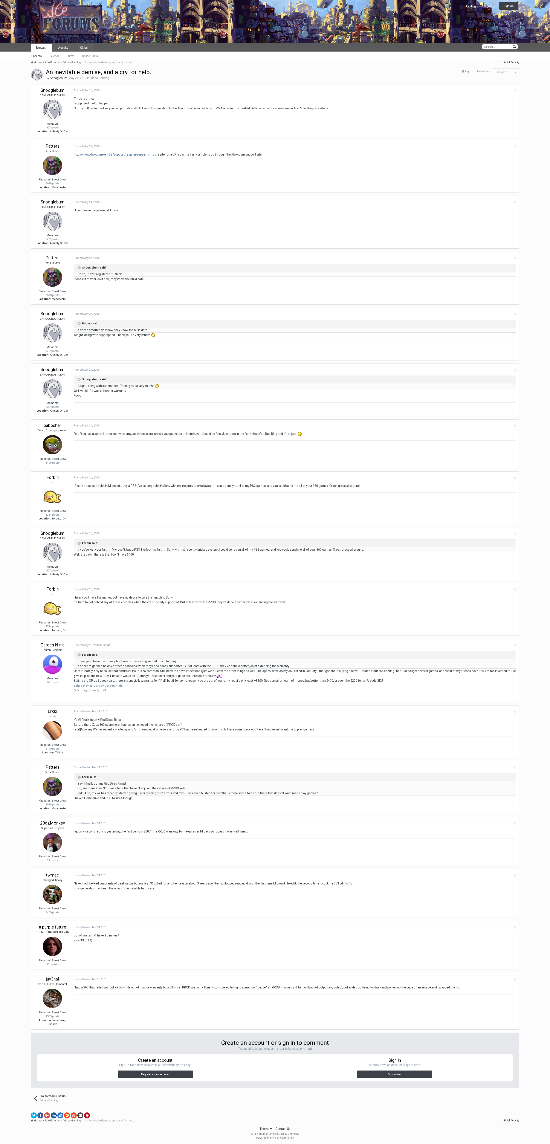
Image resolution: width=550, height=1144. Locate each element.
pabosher (52, 425)
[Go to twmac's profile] (52, 894)
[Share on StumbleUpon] (74, 1115)
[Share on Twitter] (34, 1115)
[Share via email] (80, 1115)
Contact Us (283, 1128)
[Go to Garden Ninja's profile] (52, 664)
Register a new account (155, 1074)
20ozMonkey (52, 823)
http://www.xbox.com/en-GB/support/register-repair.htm (112, 154)
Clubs (84, 47)
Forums (36, 56)
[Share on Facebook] (40, 1115)
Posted (86, 90)
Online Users (90, 56)
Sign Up (509, 6)
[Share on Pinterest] (87, 1115)
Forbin (52, 477)
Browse (41, 47)
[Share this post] (514, 90)
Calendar (54, 56)
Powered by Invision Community (275, 1137)
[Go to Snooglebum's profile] (37, 75)
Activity (63, 47)
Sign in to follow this (477, 71)
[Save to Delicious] (60, 1115)
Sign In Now (395, 1074)
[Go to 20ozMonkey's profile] (52, 842)
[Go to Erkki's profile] (52, 730)
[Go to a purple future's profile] (52, 946)
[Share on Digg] (54, 1115)
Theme (265, 1128)
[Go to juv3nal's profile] (52, 998)
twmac (52, 875)
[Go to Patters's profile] (52, 165)
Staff (71, 56)
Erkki (52, 711)
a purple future (52, 927)
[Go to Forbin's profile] (52, 496)
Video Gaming (99, 78)
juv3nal (52, 979)
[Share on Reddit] (67, 1115)
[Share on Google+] (47, 1115)
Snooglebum (58, 78)
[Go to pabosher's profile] (52, 444)
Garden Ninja (52, 645)
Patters (53, 146)
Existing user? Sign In (480, 6)
